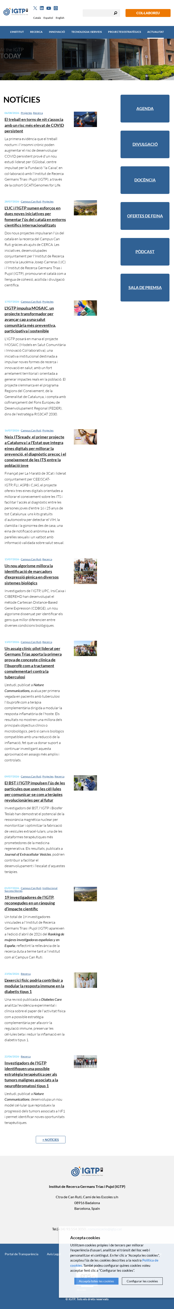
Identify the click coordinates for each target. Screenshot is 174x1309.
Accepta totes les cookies (96, 1281)
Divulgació (145, 144)
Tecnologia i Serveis (86, 31)
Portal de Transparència (21, 1254)
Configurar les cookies (142, 1281)
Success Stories (13, 890)
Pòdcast (145, 251)
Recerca (36, 31)
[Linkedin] (42, 8)
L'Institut (17, 31)
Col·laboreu (148, 13)
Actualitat (155, 31)
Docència (145, 179)
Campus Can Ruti (31, 201)
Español (48, 17)
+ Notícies (50, 1140)
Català (37, 17)
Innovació (57, 31)
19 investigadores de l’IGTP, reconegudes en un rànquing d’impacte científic (30, 903)
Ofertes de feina (145, 215)
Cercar (115, 13)
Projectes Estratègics (124, 31)
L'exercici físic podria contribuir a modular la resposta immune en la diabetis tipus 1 (34, 986)
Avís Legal (54, 1254)
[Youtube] (48, 8)
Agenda (145, 108)
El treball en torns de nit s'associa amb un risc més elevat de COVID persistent (34, 125)
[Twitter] (35, 8)
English (60, 17)
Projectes (26, 113)
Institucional (49, 888)
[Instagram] (56, 8)
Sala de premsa (145, 287)
